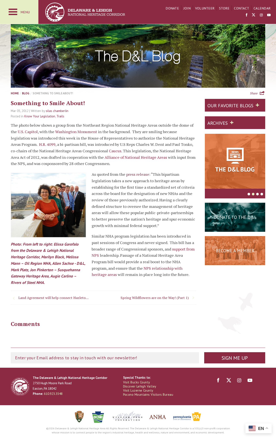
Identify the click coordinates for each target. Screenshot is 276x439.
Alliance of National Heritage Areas (136, 157)
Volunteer (205, 8)
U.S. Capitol (28, 131)
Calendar (262, 8)
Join (187, 8)
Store (224, 8)
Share (253, 93)
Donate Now (235, 228)
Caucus (115, 150)
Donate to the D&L (235, 217)
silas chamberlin (57, 111)
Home (15, 93)
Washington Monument (76, 131)
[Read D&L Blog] (235, 162)
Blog (25, 93)
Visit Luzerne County (138, 390)
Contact (241, 8)
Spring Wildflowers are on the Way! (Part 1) (155, 297)
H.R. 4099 (47, 144)
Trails (60, 116)
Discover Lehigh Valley (139, 386)
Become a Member (235, 251)
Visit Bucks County (136, 382)
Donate (172, 8)
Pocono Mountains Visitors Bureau (148, 394)
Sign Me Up (234, 358)
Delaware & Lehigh (20, 386)
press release (137, 174)
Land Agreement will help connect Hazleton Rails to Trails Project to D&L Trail (55, 297)
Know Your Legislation (39, 116)
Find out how (235, 261)
